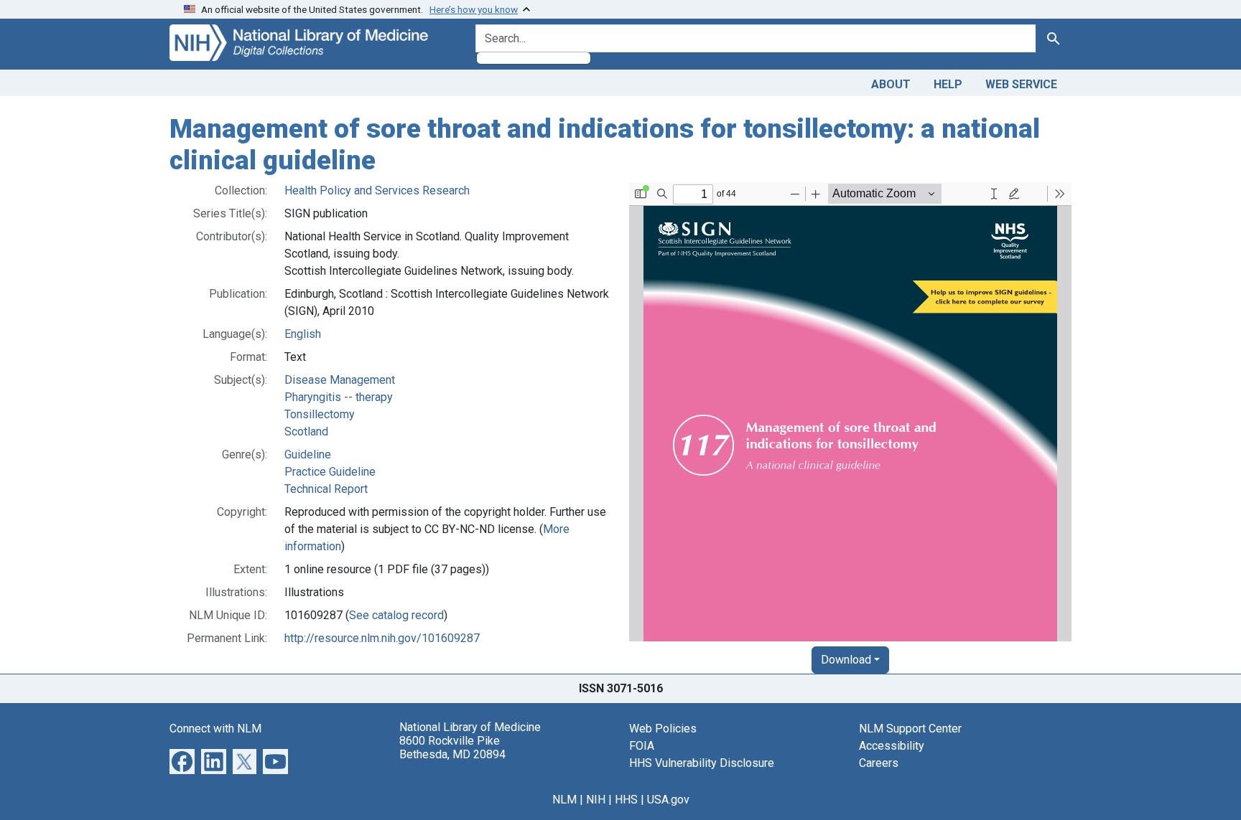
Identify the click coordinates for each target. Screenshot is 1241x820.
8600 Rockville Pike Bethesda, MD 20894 (452, 747)
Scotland (306, 431)
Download (846, 659)
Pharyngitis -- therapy (338, 397)
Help (948, 84)
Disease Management (339, 380)
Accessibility (891, 746)
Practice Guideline (330, 472)
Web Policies (663, 728)
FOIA (641, 746)
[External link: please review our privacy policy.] (182, 761)
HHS (626, 799)
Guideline (307, 454)
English (302, 334)
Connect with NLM (215, 728)
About (891, 84)
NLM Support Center (910, 728)
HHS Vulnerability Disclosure (701, 763)
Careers (878, 763)
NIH (595, 799)
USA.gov (668, 799)
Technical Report (326, 489)
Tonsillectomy (319, 414)
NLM (564, 799)
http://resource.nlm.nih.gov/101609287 (382, 638)
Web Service (1021, 84)
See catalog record (396, 615)
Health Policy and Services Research (377, 190)
